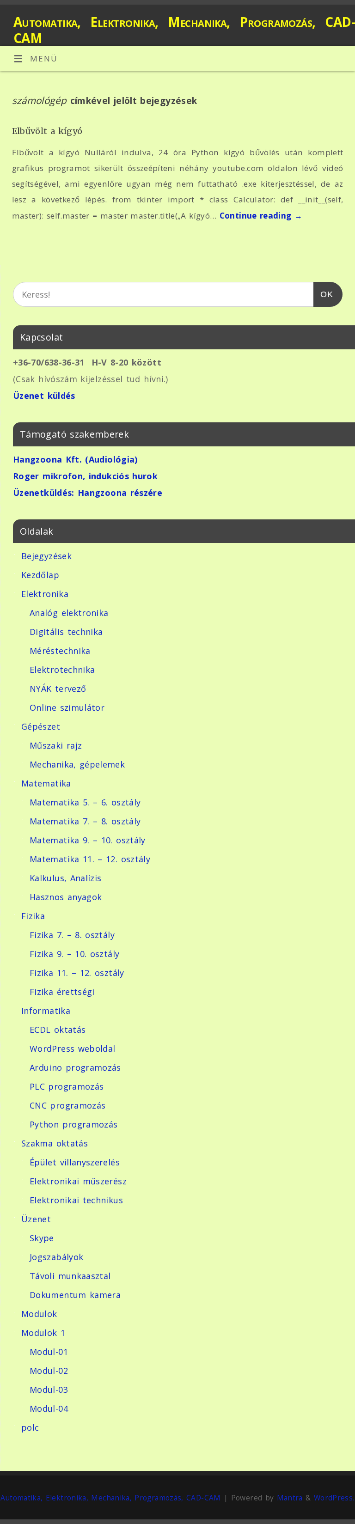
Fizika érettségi (62, 991)
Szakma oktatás (54, 1143)
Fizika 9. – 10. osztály (74, 953)
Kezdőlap (40, 574)
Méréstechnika (60, 650)
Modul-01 (49, 1351)
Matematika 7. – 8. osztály (85, 821)
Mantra (290, 1498)
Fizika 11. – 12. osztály (77, 972)
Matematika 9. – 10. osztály (88, 840)
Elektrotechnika (62, 669)
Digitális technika (66, 631)
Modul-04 (49, 1408)
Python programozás (73, 1124)
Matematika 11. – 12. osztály (90, 859)
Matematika (46, 783)
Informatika (45, 1010)
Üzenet (36, 1219)
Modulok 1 (43, 1332)
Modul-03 (49, 1389)
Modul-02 (49, 1370)
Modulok (39, 1313)
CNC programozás (67, 1105)
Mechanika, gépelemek (77, 764)
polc (30, 1427)
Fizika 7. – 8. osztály (72, 934)
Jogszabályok (56, 1256)
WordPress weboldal (72, 1048)
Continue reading (261, 215)
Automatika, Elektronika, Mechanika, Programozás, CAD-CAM (184, 30)
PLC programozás (67, 1086)
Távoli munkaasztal (70, 1275)
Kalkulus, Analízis (65, 878)
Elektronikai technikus (76, 1200)
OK (323, 294)
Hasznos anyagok (66, 896)
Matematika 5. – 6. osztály (85, 802)
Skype (42, 1238)
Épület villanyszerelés (75, 1162)
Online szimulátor (67, 707)
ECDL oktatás (58, 1029)
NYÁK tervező (58, 688)
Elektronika (44, 593)
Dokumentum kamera (75, 1294)
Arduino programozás (75, 1067)
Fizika (33, 915)
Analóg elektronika (69, 612)
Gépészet (40, 726)
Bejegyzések (46, 555)
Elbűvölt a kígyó (47, 131)
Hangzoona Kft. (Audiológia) (75, 459)
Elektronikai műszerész (78, 1181)
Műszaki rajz (56, 745)
